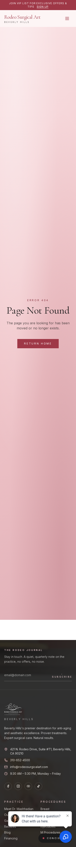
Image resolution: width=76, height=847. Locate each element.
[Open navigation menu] (67, 18)
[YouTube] (28, 786)
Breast (45, 809)
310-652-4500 (20, 760)
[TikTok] (38, 786)
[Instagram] (18, 786)
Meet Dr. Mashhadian (18, 809)
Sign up (43, 6)
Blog (7, 832)
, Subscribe (62, 675)
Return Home (38, 343)
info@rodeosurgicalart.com (29, 767)
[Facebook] (8, 786)
